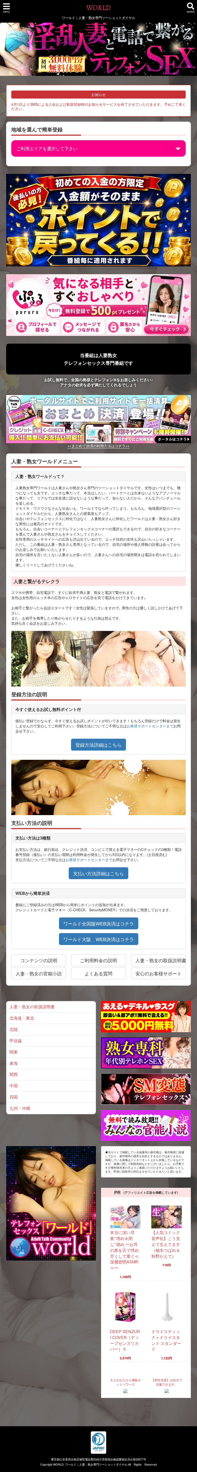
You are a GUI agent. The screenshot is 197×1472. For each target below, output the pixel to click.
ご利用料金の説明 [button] (98, 960)
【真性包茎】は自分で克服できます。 (166, 1382)
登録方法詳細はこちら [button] (98, 744)
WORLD (98, 8)
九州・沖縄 (19, 1108)
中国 (13, 1086)
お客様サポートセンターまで (150, 725)
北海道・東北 (21, 1018)
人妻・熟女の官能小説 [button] (39, 973)
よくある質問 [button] (98, 973)
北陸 (13, 1029)
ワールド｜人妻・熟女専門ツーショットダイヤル (96, 1464)
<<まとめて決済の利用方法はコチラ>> (98, 445)
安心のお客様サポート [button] (158, 973)
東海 (13, 1063)
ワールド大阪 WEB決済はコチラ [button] (98, 939)
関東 (13, 1052)
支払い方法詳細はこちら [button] (98, 873)
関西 (13, 1074)
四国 (13, 1097)
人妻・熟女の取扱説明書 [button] (160, 960)
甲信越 (15, 1040)
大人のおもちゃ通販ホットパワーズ (125, 1382)
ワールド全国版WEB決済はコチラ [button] (98, 923)
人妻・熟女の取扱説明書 (32, 1007)
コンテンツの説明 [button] (38, 960)
